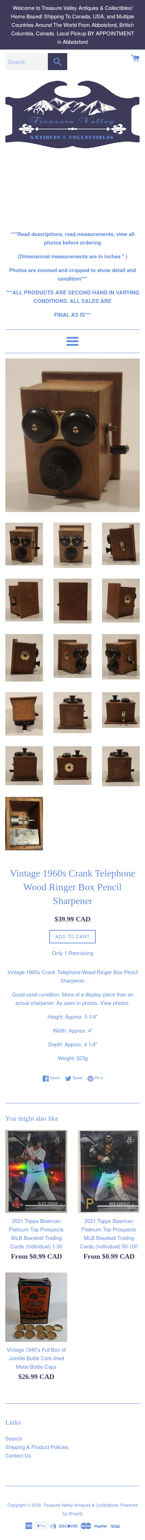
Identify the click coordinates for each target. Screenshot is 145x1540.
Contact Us (18, 1455)
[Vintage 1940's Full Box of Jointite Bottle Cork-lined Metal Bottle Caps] (36, 1307)
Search (13, 1438)
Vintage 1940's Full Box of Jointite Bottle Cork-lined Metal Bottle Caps (36, 1358)
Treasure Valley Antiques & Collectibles (80, 1505)
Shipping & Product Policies (37, 1446)
